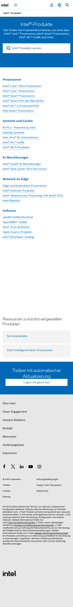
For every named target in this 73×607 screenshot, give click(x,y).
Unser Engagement (15, 412)
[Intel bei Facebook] (4, 467)
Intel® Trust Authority (16, 227)
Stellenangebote (13, 445)
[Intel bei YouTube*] (31, 467)
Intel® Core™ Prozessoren (18, 91)
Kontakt (8, 428)
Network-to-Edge (16, 179)
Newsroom (9, 436)
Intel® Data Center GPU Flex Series (25, 169)
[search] (8, 48)
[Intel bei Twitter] (13, 467)
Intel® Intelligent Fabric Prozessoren (30, 350)
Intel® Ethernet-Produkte (18, 190)
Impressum (10, 453)
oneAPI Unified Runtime (18, 217)
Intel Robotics (11, 200)
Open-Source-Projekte (17, 232)
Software (9, 211)
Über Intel (9, 403)
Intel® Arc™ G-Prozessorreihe (21, 106)
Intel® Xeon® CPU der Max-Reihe (23, 101)
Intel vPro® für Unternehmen (21, 137)
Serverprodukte (17, 336)
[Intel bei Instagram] (39, 467)
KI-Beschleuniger (15, 157)
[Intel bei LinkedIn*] (22, 467)
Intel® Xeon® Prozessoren (19, 96)
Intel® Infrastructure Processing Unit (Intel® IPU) (33, 195)
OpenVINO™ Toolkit (15, 222)
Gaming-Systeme (13, 132)
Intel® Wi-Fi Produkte (16, 147)
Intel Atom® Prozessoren (18, 111)
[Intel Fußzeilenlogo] (10, 573)
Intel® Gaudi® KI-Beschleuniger (22, 164)
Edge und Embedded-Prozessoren (25, 185)
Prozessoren (12, 79)
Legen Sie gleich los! (37, 382)
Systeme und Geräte (18, 121)
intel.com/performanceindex (21, 522)
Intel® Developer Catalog (18, 237)
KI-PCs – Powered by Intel (19, 127)
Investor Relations (14, 420)
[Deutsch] (59, 5)
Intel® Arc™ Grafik (13, 142)
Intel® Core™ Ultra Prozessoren (22, 86)
